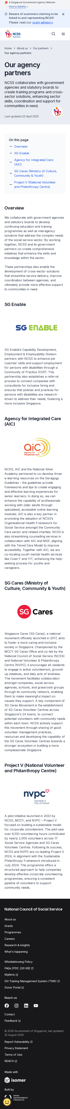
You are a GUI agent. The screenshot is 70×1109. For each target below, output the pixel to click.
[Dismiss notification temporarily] (63, 14)
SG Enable (21, 153)
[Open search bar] (53, 33)
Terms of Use (13, 1054)
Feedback (10, 1020)
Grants (8, 926)
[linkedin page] (26, 1005)
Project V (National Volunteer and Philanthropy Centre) (35, 184)
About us (22, 48)
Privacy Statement (16, 1048)
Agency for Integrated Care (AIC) (33, 162)
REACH (9, 1061)
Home (8, 48)
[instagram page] (16, 1005)
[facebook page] (6, 1005)
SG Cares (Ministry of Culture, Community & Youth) (35, 173)
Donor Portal (12, 987)
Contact (9, 1014)
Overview (20, 146)
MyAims (9, 974)
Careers (9, 939)
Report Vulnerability (16, 1042)
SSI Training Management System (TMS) (30, 981)
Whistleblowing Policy (18, 961)
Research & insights (17, 945)
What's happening (16, 951)
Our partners (41, 48)
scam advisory (42, 22)
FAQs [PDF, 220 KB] (17, 968)
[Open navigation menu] (63, 33)
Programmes (12, 932)
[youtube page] (36, 1005)
